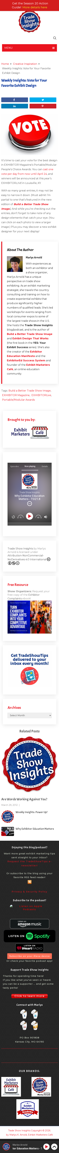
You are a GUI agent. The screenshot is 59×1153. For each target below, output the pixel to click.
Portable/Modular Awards (18, 399)
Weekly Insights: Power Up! (31, 812)
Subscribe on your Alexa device (29, 956)
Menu (8, 47)
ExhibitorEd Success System (26, 360)
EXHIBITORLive (41, 395)
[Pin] (43, 106)
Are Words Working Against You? (24, 799)
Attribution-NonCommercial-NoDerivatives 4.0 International (27, 557)
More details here (34, 7)
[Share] (14, 99)
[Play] (30, 516)
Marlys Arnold (34, 257)
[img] (29, 503)
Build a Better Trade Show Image (29, 334)
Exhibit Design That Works (30, 338)
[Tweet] (43, 99)
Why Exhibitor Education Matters (35, 829)
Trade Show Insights (20, 548)
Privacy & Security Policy (29, 891)
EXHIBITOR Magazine (16, 395)
